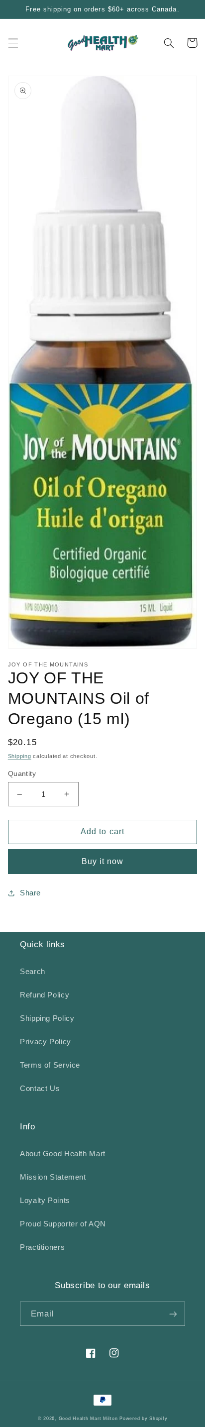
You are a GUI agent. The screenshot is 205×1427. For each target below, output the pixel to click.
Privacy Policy (45, 1042)
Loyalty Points (45, 1201)
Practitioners (42, 1247)
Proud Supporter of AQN (63, 1224)
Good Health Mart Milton (88, 1418)
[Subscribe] (173, 1314)
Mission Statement (53, 1177)
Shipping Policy (47, 1018)
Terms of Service (50, 1065)
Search (32, 972)
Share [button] (30, 893)
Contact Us (40, 1089)
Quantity (22, 773)
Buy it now (103, 861)
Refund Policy (44, 995)
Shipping (19, 756)
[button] (12, 42)
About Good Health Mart (62, 1154)
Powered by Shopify (143, 1418)
